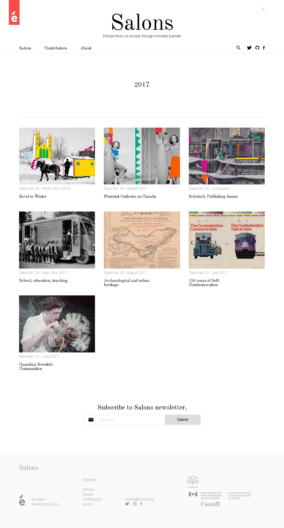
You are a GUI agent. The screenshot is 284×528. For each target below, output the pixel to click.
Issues (88, 494)
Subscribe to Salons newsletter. (142, 407)
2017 (142, 85)
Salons (25, 48)
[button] (239, 48)
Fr (263, 9)
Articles (88, 489)
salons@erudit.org (139, 499)
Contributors (55, 48)
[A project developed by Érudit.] (14, 12)
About (85, 48)
